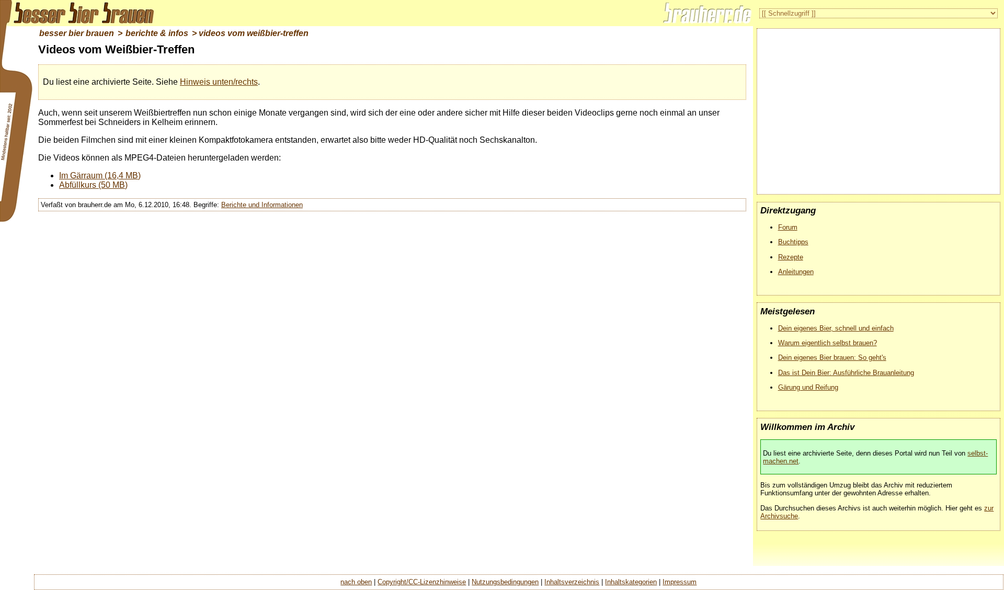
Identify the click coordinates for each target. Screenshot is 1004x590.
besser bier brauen (76, 33)
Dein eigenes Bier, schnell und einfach (836, 328)
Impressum (680, 582)
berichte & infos (157, 33)
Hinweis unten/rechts (219, 81)
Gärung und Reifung (808, 387)
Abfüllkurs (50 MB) (93, 184)
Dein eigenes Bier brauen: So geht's (832, 357)
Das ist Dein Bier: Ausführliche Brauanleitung (846, 373)
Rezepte (790, 257)
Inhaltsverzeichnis (571, 582)
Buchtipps (793, 242)
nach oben (356, 582)
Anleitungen (796, 272)
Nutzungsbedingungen (505, 582)
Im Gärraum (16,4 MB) (100, 175)
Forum (787, 227)
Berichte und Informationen (262, 205)
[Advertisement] (878, 107)
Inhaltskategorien (631, 582)
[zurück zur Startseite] (78, 13)
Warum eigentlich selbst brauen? (827, 343)
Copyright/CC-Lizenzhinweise (422, 582)
